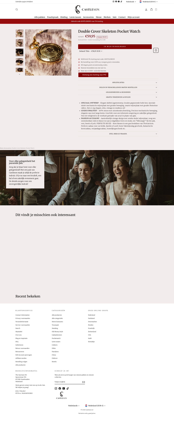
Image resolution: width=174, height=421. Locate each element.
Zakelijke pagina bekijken (24, 2)
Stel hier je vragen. (118, 134)
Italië (90, 338)
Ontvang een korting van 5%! (94, 75)
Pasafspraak (52, 17)
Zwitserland (92, 332)
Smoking (55, 328)
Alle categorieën (57, 318)
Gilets (54, 348)
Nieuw (99, 17)
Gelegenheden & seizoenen (118, 92)
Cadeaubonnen (57, 335)
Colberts (54, 345)
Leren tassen (75, 17)
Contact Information (23, 315)
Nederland (91, 315)
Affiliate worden (21, 358)
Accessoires (88, 17)
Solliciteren (19, 345)
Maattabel (19, 332)
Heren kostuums (57, 322)
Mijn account (134, 17)
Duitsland (91, 318)
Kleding (64, 17)
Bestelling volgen (21, 362)
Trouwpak (55, 325)
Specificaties (118, 82)
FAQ (17, 342)
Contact (122, 17)
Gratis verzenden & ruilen (118, 97)
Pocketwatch (56, 338)
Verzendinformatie (22, 322)
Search (18, 328)
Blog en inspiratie (21, 338)
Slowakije (91, 342)
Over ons (19, 335)
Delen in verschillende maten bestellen (118, 87)
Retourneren (20, 351)
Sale (115, 17)
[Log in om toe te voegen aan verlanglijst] (155, 50)
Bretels (54, 362)
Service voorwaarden (23, 325)
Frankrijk (91, 328)
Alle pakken (39, 17)
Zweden (90, 325)
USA (89, 335)
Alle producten (21, 365)
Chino (54, 355)
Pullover (55, 358)
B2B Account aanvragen (24, 355)
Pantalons (55, 351)
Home (2, 148)
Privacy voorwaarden (23, 318)
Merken (107, 17)
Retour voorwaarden (22, 348)
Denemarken (92, 322)
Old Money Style (57, 332)
